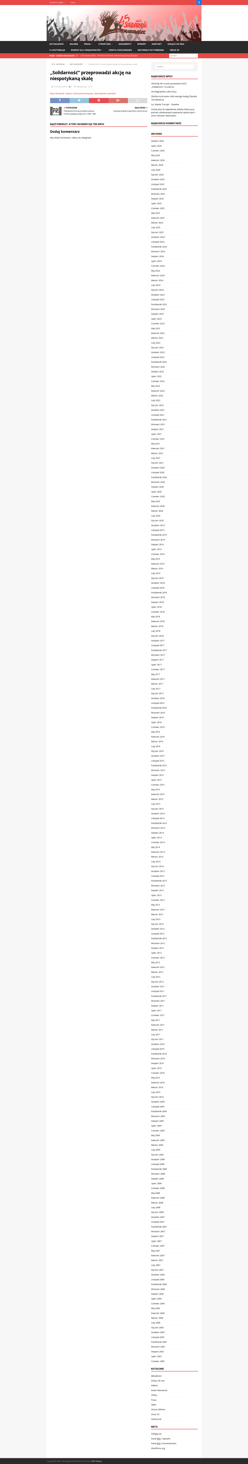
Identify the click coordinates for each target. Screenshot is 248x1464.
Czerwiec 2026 (158, 150)
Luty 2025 (155, 227)
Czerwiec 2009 (158, 1130)
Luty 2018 (155, 631)
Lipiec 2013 (156, 895)
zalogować (86, 137)
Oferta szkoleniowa (120, 50)
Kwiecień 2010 (158, 1082)
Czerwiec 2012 (158, 957)
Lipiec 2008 (156, 1183)
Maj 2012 (155, 962)
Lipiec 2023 (156, 318)
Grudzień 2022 (158, 352)
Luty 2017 (155, 688)
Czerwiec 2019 (158, 554)
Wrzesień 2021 (158, 424)
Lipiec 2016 (156, 722)
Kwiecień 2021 (158, 448)
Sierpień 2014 (157, 832)
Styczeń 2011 (157, 1039)
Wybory (141, 44)
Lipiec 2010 (156, 1068)
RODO (73, 2)
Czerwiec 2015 (158, 784)
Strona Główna (158, 1409)
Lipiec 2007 (156, 1241)
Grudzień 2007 (158, 1217)
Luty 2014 (155, 861)
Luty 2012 (155, 976)
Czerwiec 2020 (158, 496)
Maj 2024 (155, 270)
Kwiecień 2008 (158, 1197)
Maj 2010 (155, 1077)
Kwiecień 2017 (158, 679)
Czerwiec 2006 (158, 1303)
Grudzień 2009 (158, 1101)
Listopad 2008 (157, 1164)
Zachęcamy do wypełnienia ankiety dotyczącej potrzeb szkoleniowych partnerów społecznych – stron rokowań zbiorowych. (173, 112)
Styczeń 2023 (157, 347)
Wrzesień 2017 (158, 655)
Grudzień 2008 (158, 1159)
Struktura (104, 44)
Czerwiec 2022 (158, 381)
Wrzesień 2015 (158, 770)
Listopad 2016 (157, 703)
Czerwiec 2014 (158, 842)
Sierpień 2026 (157, 141)
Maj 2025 (155, 213)
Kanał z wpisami (160, 1438)
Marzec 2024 (157, 280)
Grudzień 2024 (158, 237)
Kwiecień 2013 (158, 909)
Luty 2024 (155, 285)
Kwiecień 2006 (158, 1313)
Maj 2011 (155, 1020)
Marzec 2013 (157, 914)
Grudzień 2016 (158, 698)
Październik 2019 (159, 534)
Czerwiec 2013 (158, 900)
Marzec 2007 (157, 1260)
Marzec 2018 (157, 626)
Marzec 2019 (157, 568)
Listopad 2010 (157, 1049)
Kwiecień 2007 (158, 1255)
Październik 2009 (159, 1111)
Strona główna (56, 2)
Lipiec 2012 (156, 952)
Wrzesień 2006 (158, 1289)
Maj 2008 (155, 1193)
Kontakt (157, 44)
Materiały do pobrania (151, 50)
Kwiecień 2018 (158, 621)
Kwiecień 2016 (158, 736)
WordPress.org (158, 1448)
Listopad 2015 (157, 760)
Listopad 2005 (157, 1337)
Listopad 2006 (157, 1279)
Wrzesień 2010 (158, 1058)
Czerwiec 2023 (158, 323)
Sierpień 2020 (157, 486)
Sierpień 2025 (157, 198)
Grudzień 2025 (158, 179)
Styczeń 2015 (157, 808)
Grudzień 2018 (158, 583)
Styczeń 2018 (157, 635)
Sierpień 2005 (157, 1351)
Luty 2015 (155, 803)
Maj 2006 (155, 1308)
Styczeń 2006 (157, 1327)
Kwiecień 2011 (158, 1024)
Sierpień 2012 (157, 948)
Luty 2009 (155, 1149)
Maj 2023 (155, 328)
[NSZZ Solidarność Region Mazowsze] (124, 39)
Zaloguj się (156, 1433)
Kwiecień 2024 (158, 275)
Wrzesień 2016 (158, 712)
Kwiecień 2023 (158, 333)
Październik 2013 (159, 880)
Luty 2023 (155, 342)
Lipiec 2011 (156, 1010)
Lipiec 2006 (156, 1298)
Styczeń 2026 (157, 174)
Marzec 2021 (157, 453)
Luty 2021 (155, 458)
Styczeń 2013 (157, 924)
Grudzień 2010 (158, 1044)
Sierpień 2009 (157, 1121)
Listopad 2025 (157, 184)
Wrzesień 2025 (158, 193)
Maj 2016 (155, 731)
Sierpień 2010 (157, 1063)
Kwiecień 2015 (158, 794)
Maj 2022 (155, 386)
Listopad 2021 (157, 414)
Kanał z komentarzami (163, 1443)
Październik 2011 (159, 996)
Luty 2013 (155, 919)
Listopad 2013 (157, 876)
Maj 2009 (155, 1135)
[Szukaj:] (183, 55)
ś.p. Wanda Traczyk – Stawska (165, 104)
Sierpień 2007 (157, 1236)
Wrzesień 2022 (158, 366)
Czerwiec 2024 (158, 265)
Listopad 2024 (157, 241)
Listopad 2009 (157, 1106)
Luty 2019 (155, 573)
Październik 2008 (159, 1169)
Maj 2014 (155, 847)
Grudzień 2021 (158, 410)
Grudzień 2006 (158, 1274)
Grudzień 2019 (158, 525)
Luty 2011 (155, 1034)
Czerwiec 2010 (158, 1073)
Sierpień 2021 (157, 429)
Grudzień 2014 (158, 813)
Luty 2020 (155, 515)
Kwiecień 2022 (158, 390)
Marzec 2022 (157, 395)
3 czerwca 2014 (60, 86)
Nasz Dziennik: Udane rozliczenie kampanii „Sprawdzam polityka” (83, 93)
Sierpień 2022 (157, 371)
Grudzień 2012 (158, 928)
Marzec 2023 (157, 338)
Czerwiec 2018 (158, 611)
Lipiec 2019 (156, 549)
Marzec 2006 (157, 1318)
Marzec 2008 (157, 1202)
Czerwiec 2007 (158, 1245)
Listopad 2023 (157, 299)
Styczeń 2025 (157, 232)
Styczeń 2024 (157, 289)
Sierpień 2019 (157, 544)
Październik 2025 (159, 189)
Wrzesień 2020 (158, 482)
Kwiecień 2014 (158, 852)
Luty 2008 (155, 1207)
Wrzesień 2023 (158, 309)
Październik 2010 (159, 1053)
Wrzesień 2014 (158, 828)
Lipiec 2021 (156, 434)
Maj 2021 (155, 443)
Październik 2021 (159, 419)
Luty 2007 (155, 1265)
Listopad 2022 (157, 357)
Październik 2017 (159, 650)
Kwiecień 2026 (158, 160)
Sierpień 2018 (157, 602)
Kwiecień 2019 (158, 563)
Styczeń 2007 (157, 1269)
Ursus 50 (174, 50)
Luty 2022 (155, 400)
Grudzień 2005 (158, 1332)
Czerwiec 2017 (158, 669)
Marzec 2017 (157, 683)
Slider (153, 1404)
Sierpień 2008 (157, 1178)
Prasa (87, 44)
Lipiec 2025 (156, 203)
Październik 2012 (159, 938)
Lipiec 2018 (156, 607)
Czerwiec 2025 (158, 208)
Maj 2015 (155, 789)
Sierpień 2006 (157, 1294)
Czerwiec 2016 (158, 727)
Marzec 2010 (157, 1087)
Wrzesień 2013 (158, 885)
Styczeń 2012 (157, 981)
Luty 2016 (155, 746)
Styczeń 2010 (157, 1097)
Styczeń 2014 (157, 866)
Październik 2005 (159, 1342)
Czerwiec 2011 (158, 1015)
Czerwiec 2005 (158, 1361)
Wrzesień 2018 (158, 597)
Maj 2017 (155, 674)
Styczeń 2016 (157, 751)
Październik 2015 (159, 765)
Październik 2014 (159, 823)
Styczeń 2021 (157, 462)
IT (71, 86)
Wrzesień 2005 (158, 1346)
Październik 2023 (159, 304)
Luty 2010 (155, 1092)
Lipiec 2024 (156, 261)
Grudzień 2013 (158, 871)
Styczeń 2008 (157, 1212)
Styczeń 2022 (157, 405)
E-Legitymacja (57, 50)
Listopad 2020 (157, 472)
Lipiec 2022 (156, 376)
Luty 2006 (155, 1322)
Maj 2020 (155, 501)
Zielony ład (156, 1419)
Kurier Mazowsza (159, 1390)
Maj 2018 (155, 616)
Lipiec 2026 (156, 145)
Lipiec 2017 (156, 664)
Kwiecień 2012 (158, 967)
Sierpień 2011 (157, 1005)
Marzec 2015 (157, 799)
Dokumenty (125, 44)
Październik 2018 (159, 592)
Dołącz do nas (176, 44)
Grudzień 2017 (158, 640)
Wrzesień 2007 (158, 1231)
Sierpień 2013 (157, 890)
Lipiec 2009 (156, 1125)
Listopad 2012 (157, 933)
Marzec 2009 (157, 1145)
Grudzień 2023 (158, 294)
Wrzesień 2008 (158, 1173)
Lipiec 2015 (156, 779)
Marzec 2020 (157, 510)
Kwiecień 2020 (158, 506)
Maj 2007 (155, 1250)
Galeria (74, 44)
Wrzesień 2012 (158, 943)
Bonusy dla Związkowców (86, 50)
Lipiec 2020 (156, 491)
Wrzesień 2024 (158, 251)
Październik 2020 (159, 477)
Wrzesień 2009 (158, 1116)
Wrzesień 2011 (158, 1000)
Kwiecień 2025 (158, 218)
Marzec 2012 (157, 972)
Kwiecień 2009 (158, 1140)
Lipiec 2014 (156, 837)
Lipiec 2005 (156, 1356)
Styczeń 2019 (157, 578)
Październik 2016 (159, 707)
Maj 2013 (155, 904)
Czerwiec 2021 (158, 439)
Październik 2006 (159, 1284)
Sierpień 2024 (157, 256)
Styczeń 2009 (157, 1154)
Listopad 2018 (157, 587)
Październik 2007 (159, 1226)
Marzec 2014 (157, 856)
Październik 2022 (159, 362)
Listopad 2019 (157, 530)
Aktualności (56, 44)
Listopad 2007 (157, 1221)
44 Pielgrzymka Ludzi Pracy (163, 91)
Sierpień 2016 (157, 717)
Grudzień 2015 (158, 755)
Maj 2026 (155, 155)
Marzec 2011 (157, 1029)
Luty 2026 (155, 169)
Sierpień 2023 (157, 313)
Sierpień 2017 (157, 659)
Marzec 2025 (157, 222)
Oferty (154, 1395)
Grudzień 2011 (158, 986)
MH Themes (97, 1461)
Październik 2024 (159, 246)
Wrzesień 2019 (158, 539)
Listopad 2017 (157, 645)
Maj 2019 (155, 558)
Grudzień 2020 (158, 467)
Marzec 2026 (157, 165)
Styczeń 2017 (157, 693)
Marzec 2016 (157, 741)
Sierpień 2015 (157, 775)
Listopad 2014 (157, 818)
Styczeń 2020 (157, 520)
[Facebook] (199, 2)
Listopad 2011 (157, 991)
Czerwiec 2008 (158, 1188)
